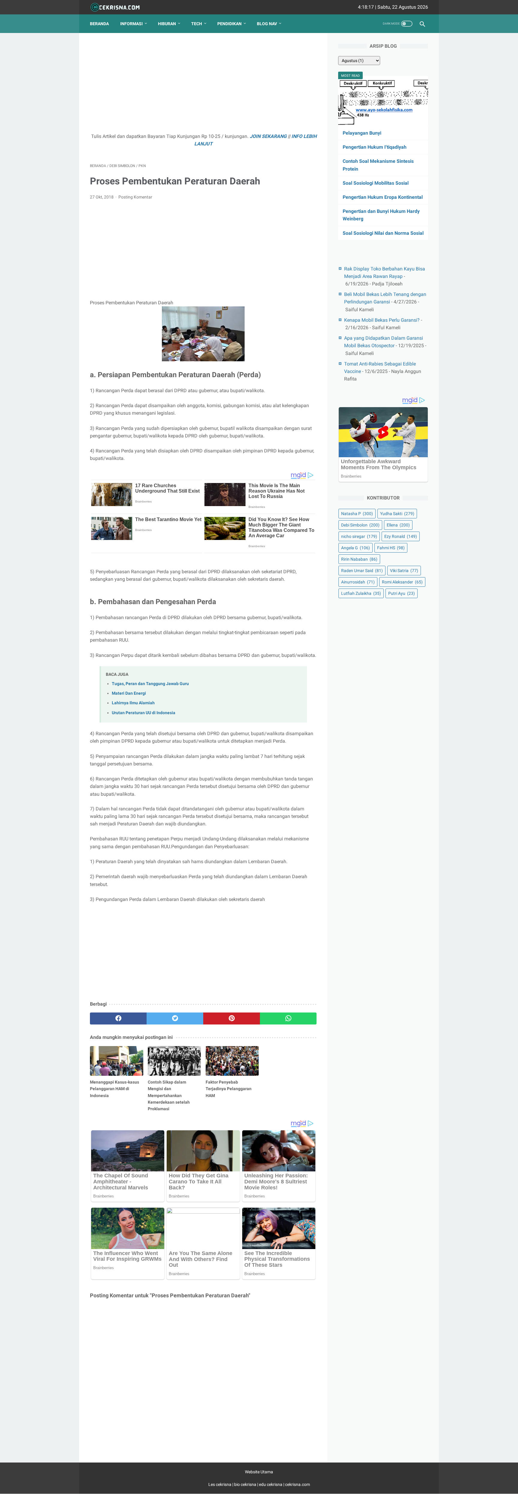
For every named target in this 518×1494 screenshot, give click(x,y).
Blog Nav (267, 23)
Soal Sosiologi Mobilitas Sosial (376, 183)
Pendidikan (229, 23)
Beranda (99, 23)
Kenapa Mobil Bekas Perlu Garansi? (382, 320)
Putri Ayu (401, 593)
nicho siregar (359, 536)
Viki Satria (404, 570)
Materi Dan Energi (129, 693)
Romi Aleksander (402, 582)
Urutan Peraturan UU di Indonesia (143, 712)
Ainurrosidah (358, 582)
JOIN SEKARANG (268, 136)
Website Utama (259, 1471)
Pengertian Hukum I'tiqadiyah (374, 147)
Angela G (355, 547)
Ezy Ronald (400, 536)
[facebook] (118, 1018)
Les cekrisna (220, 1484)
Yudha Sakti (397, 513)
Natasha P (357, 513)
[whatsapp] (288, 1018)
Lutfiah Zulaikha (361, 593)
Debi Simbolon (360, 525)
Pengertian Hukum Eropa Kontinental (383, 197)
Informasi (131, 23)
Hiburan (167, 23)
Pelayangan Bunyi (362, 133)
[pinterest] (231, 1018)
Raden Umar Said (362, 570)
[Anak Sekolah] (119, 7)
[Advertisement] (203, 86)
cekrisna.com (297, 1484)
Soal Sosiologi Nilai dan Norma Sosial (383, 233)
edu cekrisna (270, 1484)
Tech (196, 23)
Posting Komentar (135, 197)
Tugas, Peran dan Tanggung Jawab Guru (150, 683)
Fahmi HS (391, 547)
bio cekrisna (245, 1484)
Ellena (398, 525)
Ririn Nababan (359, 559)
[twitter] (175, 1018)
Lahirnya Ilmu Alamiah (133, 702)
